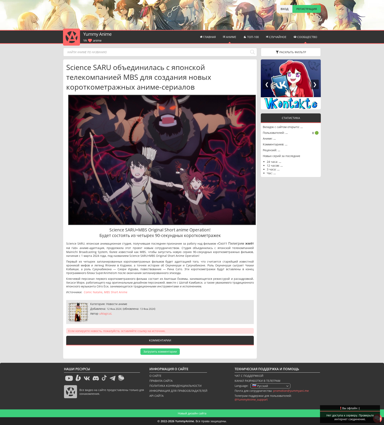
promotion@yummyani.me (291, 391)
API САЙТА (156, 396)
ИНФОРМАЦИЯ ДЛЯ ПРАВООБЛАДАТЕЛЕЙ (178, 391)
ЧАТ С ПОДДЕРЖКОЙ (249, 376)
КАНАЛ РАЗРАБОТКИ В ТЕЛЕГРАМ (257, 381)
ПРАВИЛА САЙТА (161, 381)
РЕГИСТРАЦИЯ (306, 9)
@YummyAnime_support (251, 399)
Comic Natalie (93, 292)
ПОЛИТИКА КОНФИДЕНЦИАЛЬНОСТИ (175, 386)
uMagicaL (105, 313)
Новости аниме (116, 304)
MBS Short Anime (115, 292)
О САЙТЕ (155, 376)
